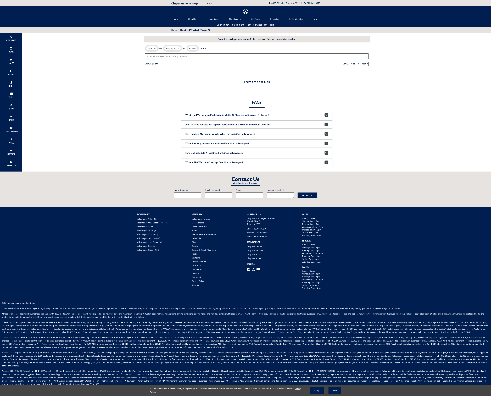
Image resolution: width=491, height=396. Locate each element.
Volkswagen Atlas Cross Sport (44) (152, 222)
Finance (195, 242)
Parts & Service (296, 19)
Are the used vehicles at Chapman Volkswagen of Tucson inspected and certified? (228, 124)
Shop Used (213, 19)
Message (275, 190)
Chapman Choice (254, 246)
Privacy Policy (198, 281)
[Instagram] (253, 269)
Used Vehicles (198, 222)
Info (315, 19)
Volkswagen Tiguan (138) (148, 250)
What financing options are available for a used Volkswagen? (217, 143)
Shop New (192, 19)
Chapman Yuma (254, 258)
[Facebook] (249, 269)
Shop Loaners (235, 19)
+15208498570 (259, 228)
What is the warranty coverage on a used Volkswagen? (214, 162)
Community (197, 277)
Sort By (346, 63)
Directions (196, 265)
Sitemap (195, 285)
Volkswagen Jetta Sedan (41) (149, 242)
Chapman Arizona (255, 250)
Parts (194, 253)
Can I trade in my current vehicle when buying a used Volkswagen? (220, 134)
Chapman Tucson (254, 254)
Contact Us (197, 269)
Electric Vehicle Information (204, 234)
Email (212, 190)
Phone (238, 190)
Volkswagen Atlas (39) (147, 219)
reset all (203, 48)
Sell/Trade (255, 19)
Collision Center (199, 261)
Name (181, 190)
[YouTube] (258, 269)
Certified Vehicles (199, 226)
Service (195, 246)
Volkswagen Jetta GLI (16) (148, 238)
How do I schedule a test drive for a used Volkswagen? (214, 152)
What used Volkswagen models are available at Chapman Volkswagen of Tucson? (227, 115)
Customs (196, 257)
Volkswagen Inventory (202, 219)
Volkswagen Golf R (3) (146, 230)
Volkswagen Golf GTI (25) (148, 226)
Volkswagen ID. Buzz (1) (147, 234)
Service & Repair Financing (204, 250)
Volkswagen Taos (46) (146, 246)
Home (175, 19)
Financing (274, 19)
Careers (195, 273)
